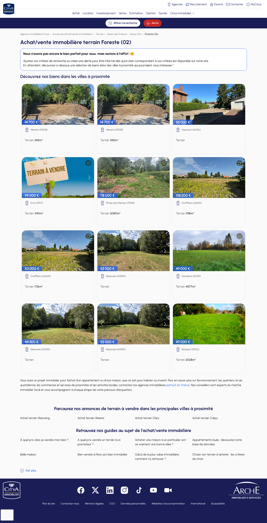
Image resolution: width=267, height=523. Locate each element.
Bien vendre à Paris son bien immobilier (103, 454)
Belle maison (28, 454)
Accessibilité (218, 503)
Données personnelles (133, 503)
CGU (112, 503)
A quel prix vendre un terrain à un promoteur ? (99, 442)
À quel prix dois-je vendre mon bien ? (44, 440)
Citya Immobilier (180, 13)
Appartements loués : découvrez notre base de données (217, 442)
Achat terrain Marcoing (35, 418)
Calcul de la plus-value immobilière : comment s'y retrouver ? (157, 457)
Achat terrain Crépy (205, 418)
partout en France (178, 385)
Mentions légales (94, 503)
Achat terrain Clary (147, 418)
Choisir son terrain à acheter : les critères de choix (218, 457)
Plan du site (48, 503)
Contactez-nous (70, 503)
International (198, 503)
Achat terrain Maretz (91, 418)
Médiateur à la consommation (168, 503)
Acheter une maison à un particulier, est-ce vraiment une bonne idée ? (161, 442)
